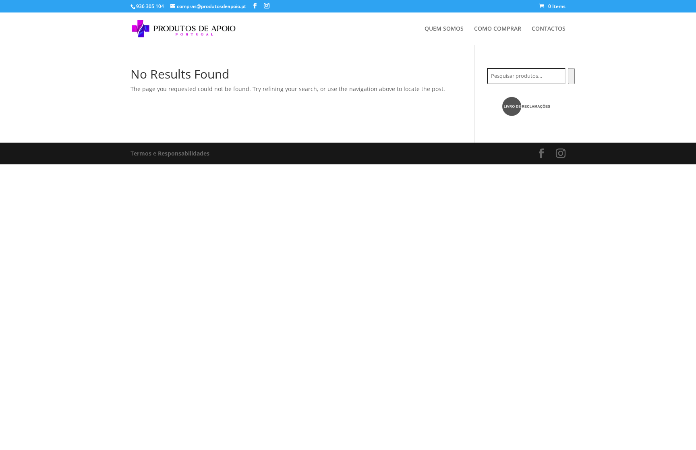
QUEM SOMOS (444, 29)
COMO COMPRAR (497, 29)
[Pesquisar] (571, 76)
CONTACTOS (549, 29)
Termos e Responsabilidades (169, 153)
